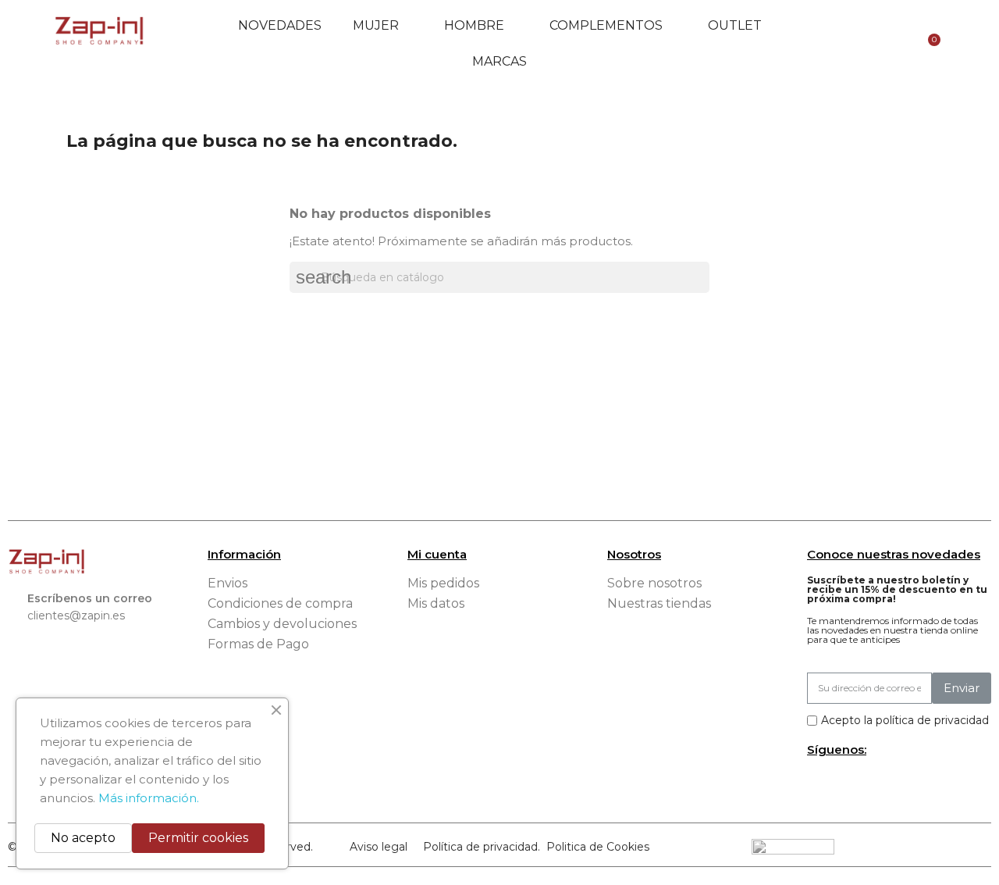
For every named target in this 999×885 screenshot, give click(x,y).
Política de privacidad (480, 847)
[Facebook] (818, 782)
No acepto (83, 837)
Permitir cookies (198, 837)
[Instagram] (844, 782)
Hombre (474, 25)
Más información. (148, 797)
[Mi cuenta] (864, 43)
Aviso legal (378, 847)
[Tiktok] (869, 782)
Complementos (606, 25)
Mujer (376, 25)
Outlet (735, 25)
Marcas (499, 61)
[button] (818, 44)
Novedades (280, 25)
